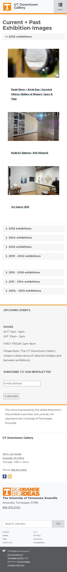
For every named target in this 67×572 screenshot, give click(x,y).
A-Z (35, 532)
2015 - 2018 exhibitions (24, 272)
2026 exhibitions (20, 36)
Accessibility (39, 542)
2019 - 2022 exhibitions (24, 256)
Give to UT (7, 542)
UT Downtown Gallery (26, 6)
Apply (5, 535)
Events (6, 532)
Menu (62, 7)
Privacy (37, 535)
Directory (38, 539)
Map (5, 539)
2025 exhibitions (19, 228)
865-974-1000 (11, 507)
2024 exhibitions (20, 237)
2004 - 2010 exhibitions (24, 290)
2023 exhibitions (20, 246)
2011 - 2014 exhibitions (24, 281)
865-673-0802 (19, 470)
